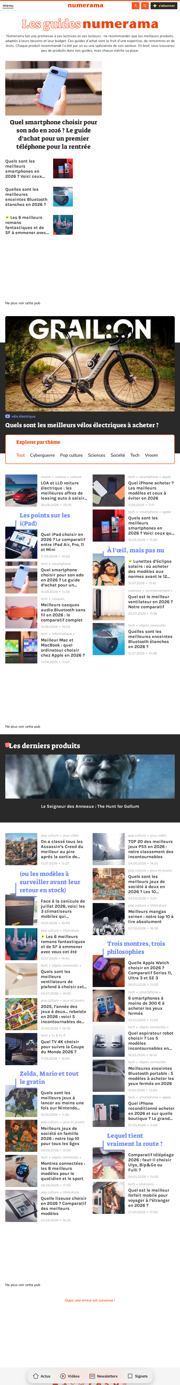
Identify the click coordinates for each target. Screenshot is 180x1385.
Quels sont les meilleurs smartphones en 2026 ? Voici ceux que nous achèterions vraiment (23, 169)
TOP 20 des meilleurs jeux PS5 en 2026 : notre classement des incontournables (150, 849)
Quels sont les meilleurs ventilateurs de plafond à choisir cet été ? (62, 979)
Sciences (96, 455)
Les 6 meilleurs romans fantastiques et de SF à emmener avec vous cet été (25, 225)
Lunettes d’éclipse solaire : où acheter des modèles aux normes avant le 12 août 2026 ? (150, 569)
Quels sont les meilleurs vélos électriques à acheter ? (82, 425)
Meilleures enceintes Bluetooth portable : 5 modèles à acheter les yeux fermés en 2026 (151, 1076)
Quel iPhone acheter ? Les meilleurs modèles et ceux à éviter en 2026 (151, 490)
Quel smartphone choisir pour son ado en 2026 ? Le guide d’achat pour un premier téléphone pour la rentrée (53, 134)
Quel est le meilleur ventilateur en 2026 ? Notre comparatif (150, 601)
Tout (20, 455)
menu (8, 5)
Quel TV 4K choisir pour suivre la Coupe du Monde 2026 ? (62, 1046)
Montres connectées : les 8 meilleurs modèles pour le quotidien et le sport (63, 1171)
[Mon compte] (135, 5)
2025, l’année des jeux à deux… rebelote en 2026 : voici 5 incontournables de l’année (63, 1014)
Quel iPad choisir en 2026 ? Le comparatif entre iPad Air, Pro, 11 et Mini (63, 542)
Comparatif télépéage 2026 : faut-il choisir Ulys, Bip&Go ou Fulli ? (151, 1162)
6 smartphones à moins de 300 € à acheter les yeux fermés (146, 1006)
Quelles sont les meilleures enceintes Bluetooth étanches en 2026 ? (26, 197)
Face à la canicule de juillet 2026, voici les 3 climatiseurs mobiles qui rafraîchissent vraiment (63, 909)
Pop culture (71, 455)
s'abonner (167, 6)
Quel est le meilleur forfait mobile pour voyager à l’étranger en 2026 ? (149, 1198)
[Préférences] (145, 5)
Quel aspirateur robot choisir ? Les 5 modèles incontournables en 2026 (150, 1041)
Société (118, 455)
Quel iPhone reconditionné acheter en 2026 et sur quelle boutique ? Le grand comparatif (151, 1111)
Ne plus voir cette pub (22, 303)
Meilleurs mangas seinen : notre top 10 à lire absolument (151, 916)
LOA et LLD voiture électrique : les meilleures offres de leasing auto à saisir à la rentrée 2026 (62, 490)
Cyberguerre (42, 455)
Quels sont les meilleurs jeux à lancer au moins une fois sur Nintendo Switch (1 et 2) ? (62, 1100)
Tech (135, 455)
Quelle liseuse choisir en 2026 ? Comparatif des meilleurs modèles (63, 1206)
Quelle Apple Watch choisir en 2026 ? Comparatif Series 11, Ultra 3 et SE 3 (150, 970)
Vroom (151, 455)
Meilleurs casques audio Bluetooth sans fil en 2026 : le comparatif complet (63, 612)
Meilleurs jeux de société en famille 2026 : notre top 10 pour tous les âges (60, 1136)
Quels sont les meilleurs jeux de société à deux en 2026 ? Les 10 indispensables (146, 884)
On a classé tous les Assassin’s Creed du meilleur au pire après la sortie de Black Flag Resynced (62, 849)
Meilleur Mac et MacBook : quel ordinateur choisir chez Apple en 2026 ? (63, 648)
